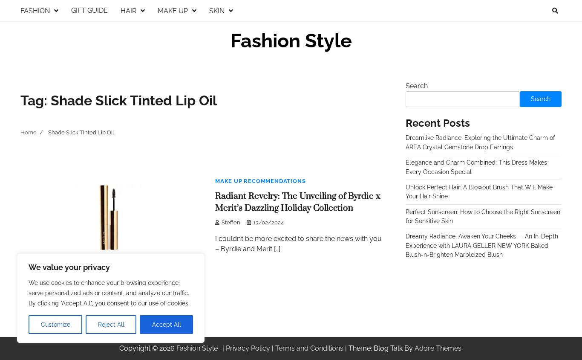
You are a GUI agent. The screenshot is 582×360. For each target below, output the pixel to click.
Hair (128, 11)
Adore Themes (438, 348)
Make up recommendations (260, 181)
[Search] (555, 10)
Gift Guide (89, 10)
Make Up (173, 11)
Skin (217, 11)
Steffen (231, 222)
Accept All (166, 324)
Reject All (111, 324)
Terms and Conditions (309, 348)
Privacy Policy (248, 348)
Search (417, 86)
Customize (55, 324)
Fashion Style (291, 40)
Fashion (35, 11)
